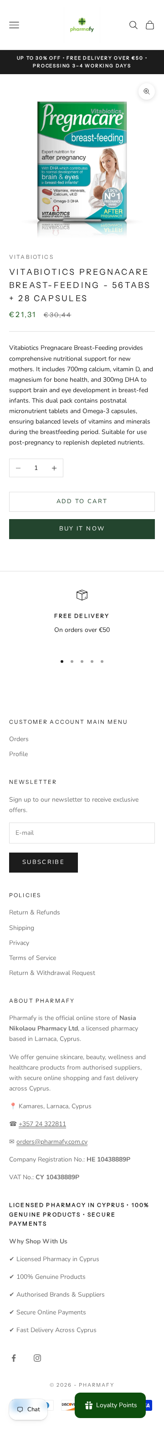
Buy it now (82, 529)
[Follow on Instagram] (37, 1358)
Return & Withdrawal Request (52, 973)
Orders (19, 739)
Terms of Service (32, 958)
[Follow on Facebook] (13, 1358)
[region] (82, 618)
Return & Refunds (34, 912)
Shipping (21, 928)
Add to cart (82, 501)
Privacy (19, 943)
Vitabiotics (31, 256)
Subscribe (43, 862)
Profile (18, 754)
